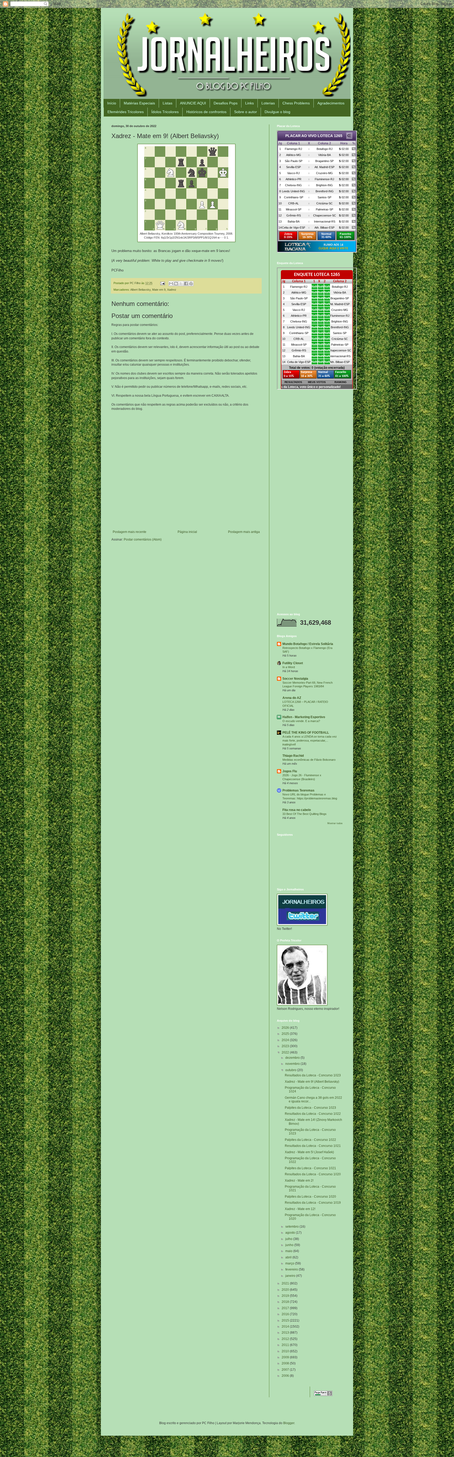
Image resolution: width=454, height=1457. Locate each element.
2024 (286, 1040)
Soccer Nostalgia (295, 678)
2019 (286, 1296)
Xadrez (171, 289)
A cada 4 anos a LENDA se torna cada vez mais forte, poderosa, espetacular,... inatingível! (309, 740)
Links (249, 103)
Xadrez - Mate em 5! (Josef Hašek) (309, 1152)
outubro (291, 1070)
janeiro (290, 1276)
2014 (286, 1326)
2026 (286, 1028)
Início (111, 103)
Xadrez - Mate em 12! (300, 1209)
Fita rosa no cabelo (296, 810)
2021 (286, 1283)
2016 (286, 1314)
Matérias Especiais (139, 103)
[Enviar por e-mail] (171, 283)
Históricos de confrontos (206, 112)
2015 (286, 1320)
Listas (167, 103)
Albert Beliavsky (140, 289)
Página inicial (187, 532)
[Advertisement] (310, 432)
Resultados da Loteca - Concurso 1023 (313, 1075)
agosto (290, 1232)
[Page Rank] (323, 1395)
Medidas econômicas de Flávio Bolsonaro (309, 759)
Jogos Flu (289, 771)
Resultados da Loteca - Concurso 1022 (313, 1114)
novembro (293, 1064)
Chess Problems (296, 103)
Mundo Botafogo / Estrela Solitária (307, 644)
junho (289, 1245)
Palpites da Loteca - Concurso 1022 (310, 1140)
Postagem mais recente (129, 532)
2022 (286, 1052)
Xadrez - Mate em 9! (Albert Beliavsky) (312, 1081)
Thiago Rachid (293, 756)
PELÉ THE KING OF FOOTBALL (305, 732)
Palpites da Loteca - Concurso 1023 (310, 1108)
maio (289, 1251)
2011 (286, 1345)
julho (289, 1239)
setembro (292, 1226)
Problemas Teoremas (298, 790)
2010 (286, 1351)
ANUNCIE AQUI (193, 103)
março (290, 1263)
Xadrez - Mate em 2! (299, 1180)
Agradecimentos (330, 103)
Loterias (268, 103)
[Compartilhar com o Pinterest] (191, 283)
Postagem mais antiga (244, 532)
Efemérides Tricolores (125, 112)
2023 (286, 1046)
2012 (286, 1339)
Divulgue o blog (277, 112)
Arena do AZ (291, 698)
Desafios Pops (226, 103)
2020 (286, 1290)
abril (288, 1257)
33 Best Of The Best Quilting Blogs (304, 813)
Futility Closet (292, 663)
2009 (286, 1357)
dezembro (293, 1058)
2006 (286, 1376)
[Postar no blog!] (176, 283)
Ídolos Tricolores (165, 112)
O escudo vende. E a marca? (301, 721)
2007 (286, 1370)
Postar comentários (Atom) (143, 539)
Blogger (288, 1423)
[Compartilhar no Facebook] (186, 283)
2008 (286, 1363)
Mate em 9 (159, 289)
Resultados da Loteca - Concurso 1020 (313, 1174)
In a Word (288, 667)
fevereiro (292, 1269)
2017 (286, 1308)
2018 (286, 1302)
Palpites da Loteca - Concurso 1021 (310, 1168)
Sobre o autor (245, 112)
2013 (286, 1332)
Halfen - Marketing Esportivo (303, 717)
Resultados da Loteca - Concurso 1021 (313, 1146)
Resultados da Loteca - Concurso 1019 (313, 1202)
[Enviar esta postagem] (162, 283)
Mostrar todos (335, 823)
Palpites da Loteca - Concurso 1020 (310, 1196)
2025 (286, 1034)
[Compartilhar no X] (181, 283)
